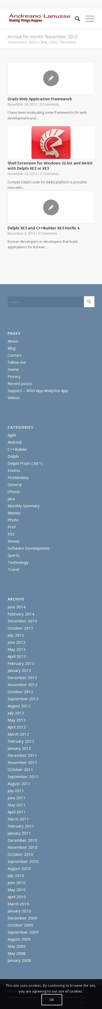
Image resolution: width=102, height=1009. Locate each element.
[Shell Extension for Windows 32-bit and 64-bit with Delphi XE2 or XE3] (51, 142)
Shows (13, 541)
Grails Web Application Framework (40, 98)
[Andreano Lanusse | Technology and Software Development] (42, 18)
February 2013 (21, 663)
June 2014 (17, 606)
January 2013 (19, 670)
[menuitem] (75, 18)
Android (14, 442)
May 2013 (17, 649)
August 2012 (19, 705)
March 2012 (18, 734)
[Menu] (87, 18)
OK (51, 999)
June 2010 (17, 882)
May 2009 (17, 946)
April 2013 (17, 656)
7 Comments (49, 174)
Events (14, 470)
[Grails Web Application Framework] (51, 78)
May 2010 (17, 889)
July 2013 (16, 635)
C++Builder (17, 449)
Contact (14, 355)
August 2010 (19, 868)
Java (11, 498)
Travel (13, 569)
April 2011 (17, 811)
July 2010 (16, 875)
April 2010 (17, 896)
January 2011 (19, 833)
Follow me (17, 362)
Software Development (29, 548)
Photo (13, 519)
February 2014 (21, 613)
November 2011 (22, 762)
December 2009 (22, 917)
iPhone (14, 491)
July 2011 (16, 790)
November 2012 (22, 684)
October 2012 (20, 691)
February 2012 (21, 741)
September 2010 (23, 861)
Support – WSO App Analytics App (38, 390)
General (15, 484)
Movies (14, 512)
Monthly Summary (24, 505)
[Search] (75, 18)
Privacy (14, 376)
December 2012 (22, 677)
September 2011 (23, 776)
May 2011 (17, 804)
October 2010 (20, 854)
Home (13, 369)
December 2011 (22, 755)
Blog (12, 348)
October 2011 (20, 769)
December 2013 (22, 621)
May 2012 (17, 720)
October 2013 (20, 628)
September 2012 (23, 698)
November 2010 (22, 847)
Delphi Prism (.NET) (25, 463)
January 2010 (19, 910)
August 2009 (19, 939)
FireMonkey (18, 477)
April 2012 (17, 727)
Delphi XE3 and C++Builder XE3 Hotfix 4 (43, 227)
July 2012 (16, 712)
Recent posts (20, 383)
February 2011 (21, 826)
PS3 (11, 534)
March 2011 (18, 818)
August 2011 (19, 783)
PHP (12, 527)
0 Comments (49, 104)
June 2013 (17, 642)
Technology (18, 562)
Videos (14, 397)
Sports (14, 555)
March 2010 (18, 903)
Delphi (13, 456)
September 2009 (23, 932)
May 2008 (17, 953)
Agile (12, 435)
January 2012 (19, 748)
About (13, 341)
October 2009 (20, 925)
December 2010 (22, 840)
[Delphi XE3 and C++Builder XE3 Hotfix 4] (51, 207)
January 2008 (19, 960)
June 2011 (17, 797)
